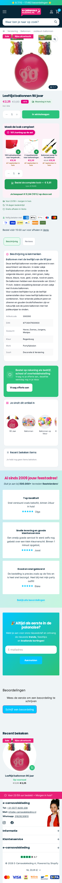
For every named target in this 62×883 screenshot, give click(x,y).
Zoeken (55, 22)
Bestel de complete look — (33, 184)
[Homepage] (4, 31)
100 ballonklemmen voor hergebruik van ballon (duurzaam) (13, 156)
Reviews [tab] (29, 241)
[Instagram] (4, 822)
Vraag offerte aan (19, 387)
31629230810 (22, 816)
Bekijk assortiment (4, 11)
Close (31, 831)
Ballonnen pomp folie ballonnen (49, 156)
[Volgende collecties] (9, 438)
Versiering (12, 31)
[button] (19, 173)
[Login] (51, 12)
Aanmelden (31, 660)
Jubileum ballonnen (43, 31)
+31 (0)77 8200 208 (17, 808)
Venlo (46, 229)
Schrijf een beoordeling (19, 709)
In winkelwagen (40, 114)
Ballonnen (26, 31)
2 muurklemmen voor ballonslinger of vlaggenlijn (31, 156)
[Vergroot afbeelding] (55, 39)
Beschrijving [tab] (12, 241)
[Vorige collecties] (9, 409)
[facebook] (12, 822)
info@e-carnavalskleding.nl (22, 812)
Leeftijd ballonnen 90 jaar (19, 775)
